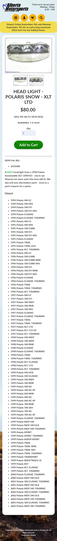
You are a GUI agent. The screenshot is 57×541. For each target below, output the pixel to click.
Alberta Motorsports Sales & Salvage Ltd (33, 530)
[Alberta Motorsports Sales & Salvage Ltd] (15, 7)
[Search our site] (41, 17)
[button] (20, 80)
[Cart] (32, 17)
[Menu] (15, 17)
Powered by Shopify (28, 535)
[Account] (24, 17)
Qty (29, 128)
